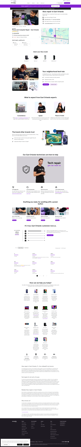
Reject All (20, 444)
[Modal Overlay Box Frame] (40, 223)
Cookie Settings (6, 444)
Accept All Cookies (26, 444)
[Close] (29, 440)
